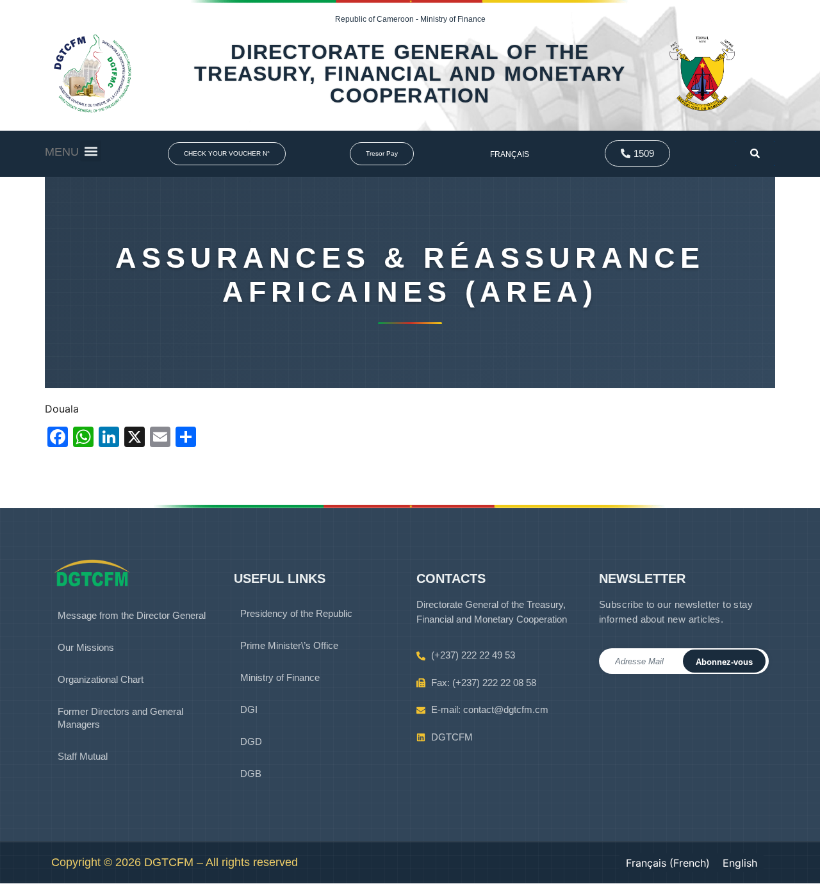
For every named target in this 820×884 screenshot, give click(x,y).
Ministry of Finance (280, 677)
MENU (62, 151)
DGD (251, 741)
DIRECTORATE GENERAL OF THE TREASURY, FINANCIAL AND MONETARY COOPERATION (409, 73)
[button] (90, 150)
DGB (250, 773)
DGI (249, 709)
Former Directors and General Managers (120, 718)
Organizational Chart (101, 679)
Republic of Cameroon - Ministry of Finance (410, 19)
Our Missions (86, 647)
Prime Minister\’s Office (289, 645)
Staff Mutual (83, 756)
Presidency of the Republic (296, 613)
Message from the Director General (132, 615)
